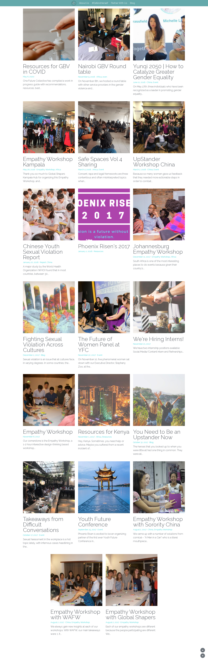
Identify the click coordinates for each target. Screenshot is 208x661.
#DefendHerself (100, 3)
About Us (84, 3)
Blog (132, 3)
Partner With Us (119, 3)
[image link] (74, 2)
